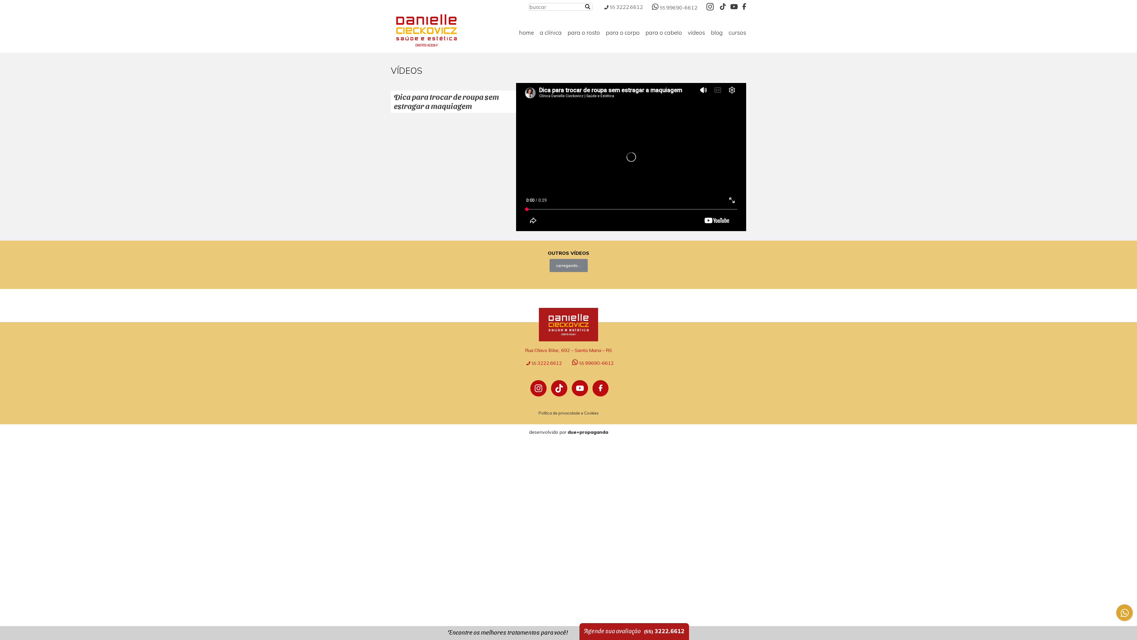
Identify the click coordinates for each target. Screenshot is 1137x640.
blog (717, 32)
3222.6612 (626, 7)
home (526, 32)
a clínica (551, 32)
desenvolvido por (568, 432)
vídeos (696, 32)
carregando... (568, 265)
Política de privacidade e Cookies (569, 413)
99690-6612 (679, 7)
